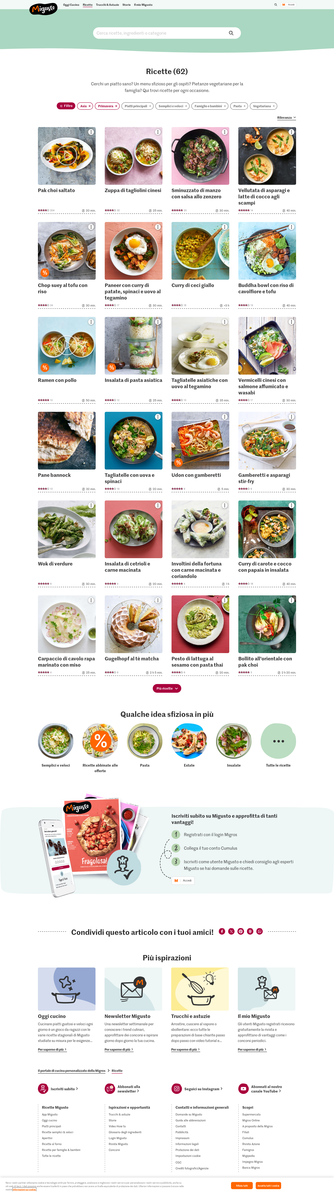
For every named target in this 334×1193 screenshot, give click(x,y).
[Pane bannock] (67, 453)
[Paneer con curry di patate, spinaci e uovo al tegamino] (133, 266)
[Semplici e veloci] (55, 748)
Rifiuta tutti (242, 1185)
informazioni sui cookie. (24, 1189)
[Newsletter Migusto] (133, 1010)
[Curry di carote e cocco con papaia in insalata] (267, 544)
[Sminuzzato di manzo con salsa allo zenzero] (200, 171)
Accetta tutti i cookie (268, 1185)
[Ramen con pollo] (67, 361)
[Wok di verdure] (67, 544)
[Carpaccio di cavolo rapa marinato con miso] (67, 636)
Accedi (291, 4)
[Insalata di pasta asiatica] (133, 361)
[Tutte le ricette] (278, 748)
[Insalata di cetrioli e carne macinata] (133, 544)
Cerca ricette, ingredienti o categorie (167, 33)
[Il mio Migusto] (266, 1010)
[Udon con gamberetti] (200, 453)
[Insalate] (234, 748)
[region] (167, 1185)
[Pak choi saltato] (67, 171)
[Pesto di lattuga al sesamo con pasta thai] (200, 636)
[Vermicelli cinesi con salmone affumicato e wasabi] (267, 361)
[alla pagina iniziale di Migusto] (43, 6)
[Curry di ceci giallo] (200, 266)
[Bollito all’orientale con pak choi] (267, 636)
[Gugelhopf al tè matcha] (133, 636)
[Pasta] (144, 748)
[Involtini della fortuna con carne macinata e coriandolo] (200, 544)
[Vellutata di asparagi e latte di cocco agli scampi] (267, 171)
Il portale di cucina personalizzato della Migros (71, 1070)
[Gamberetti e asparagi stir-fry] (267, 453)
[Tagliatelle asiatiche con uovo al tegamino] (200, 361)
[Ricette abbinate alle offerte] (100, 748)
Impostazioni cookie (188, 1156)
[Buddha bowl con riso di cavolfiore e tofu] (267, 266)
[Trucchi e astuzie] (200, 1010)
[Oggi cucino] (67, 1010)
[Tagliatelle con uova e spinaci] (133, 453)
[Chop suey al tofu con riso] (67, 266)
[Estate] (189, 748)
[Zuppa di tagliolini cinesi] (133, 171)
